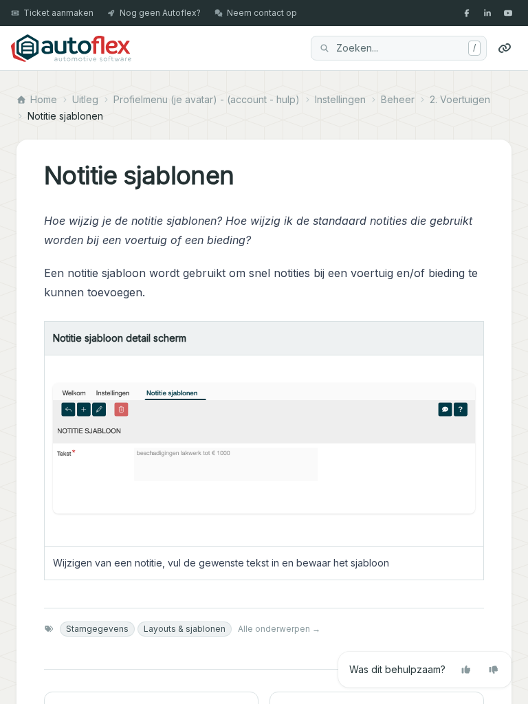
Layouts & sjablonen (185, 629)
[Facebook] (467, 13)
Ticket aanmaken (58, 13)
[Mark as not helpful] (493, 669)
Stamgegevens (97, 629)
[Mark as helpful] (466, 669)
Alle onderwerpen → (279, 629)
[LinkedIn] (487, 13)
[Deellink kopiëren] (504, 48)
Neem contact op (262, 13)
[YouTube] (508, 13)
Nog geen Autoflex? (160, 13)
